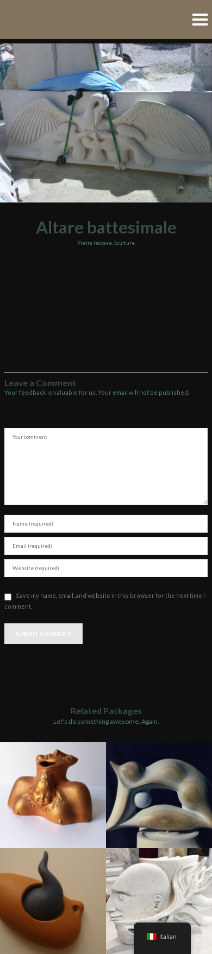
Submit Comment (43, 633)
